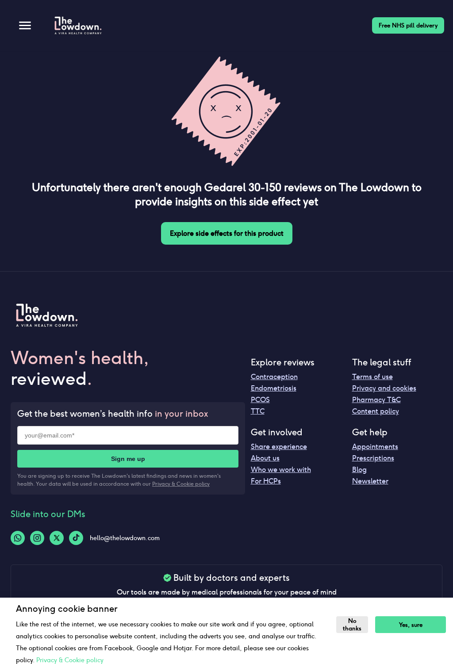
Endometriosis (273, 388)
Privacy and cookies (384, 388)
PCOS (260, 399)
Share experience (279, 446)
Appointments (375, 446)
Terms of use (372, 376)
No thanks (352, 624)
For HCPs (266, 481)
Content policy (375, 411)
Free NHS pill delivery (408, 25)
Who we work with (281, 469)
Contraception (274, 376)
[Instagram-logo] (37, 538)
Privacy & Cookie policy (181, 483)
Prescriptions (373, 458)
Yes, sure (410, 625)
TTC (258, 411)
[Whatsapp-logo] (18, 538)
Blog (359, 469)
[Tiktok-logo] (76, 538)
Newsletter (370, 481)
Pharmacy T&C (376, 399)
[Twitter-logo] (57, 538)
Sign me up (128, 458)
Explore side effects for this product (227, 233)
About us (265, 458)
